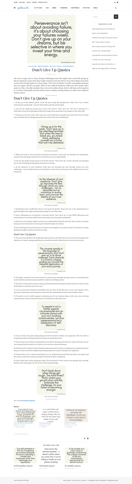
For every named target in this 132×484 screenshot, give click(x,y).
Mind (54, 8)
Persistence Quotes (28, 401)
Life (47, 8)
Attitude (38, 8)
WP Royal (26, 480)
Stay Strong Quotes (45, 423)
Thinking (64, 8)
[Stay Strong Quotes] (51, 415)
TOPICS (28, 2)
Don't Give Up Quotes (21, 434)
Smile (95, 8)
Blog (64, 480)
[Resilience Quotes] (76, 415)
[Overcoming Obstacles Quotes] (25, 415)
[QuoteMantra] (23, 7)
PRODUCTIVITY (43, 2)
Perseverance (68, 66)
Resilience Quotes (70, 423)
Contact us (83, 480)
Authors (22, 2)
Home (15, 2)
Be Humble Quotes (73, 466)
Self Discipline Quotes (23, 466)
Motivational (56, 66)
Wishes (34, 2)
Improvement (43, 66)
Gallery (69, 480)
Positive (86, 8)
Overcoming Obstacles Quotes (23, 423)
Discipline (32, 66)
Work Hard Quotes (47, 466)
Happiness (75, 8)
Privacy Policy (76, 480)
